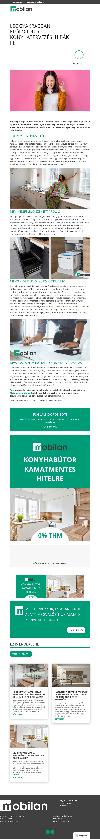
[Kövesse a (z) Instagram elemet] (52, 832)
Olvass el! (78, 63)
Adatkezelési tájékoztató (62, 816)
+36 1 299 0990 (17, 2)
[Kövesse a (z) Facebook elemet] (48, 832)
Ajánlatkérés (76, 630)
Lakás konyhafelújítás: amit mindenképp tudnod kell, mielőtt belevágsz (29, 694)
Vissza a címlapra (20, 654)
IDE (37, 400)
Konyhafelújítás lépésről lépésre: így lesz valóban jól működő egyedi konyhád (71, 696)
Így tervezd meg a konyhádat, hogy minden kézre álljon (28, 755)
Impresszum (58, 819)
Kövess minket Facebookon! (50, 563)
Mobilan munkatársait (21, 393)
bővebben (17, 714)
